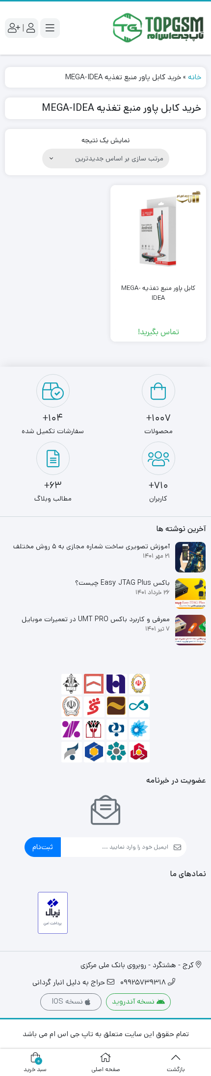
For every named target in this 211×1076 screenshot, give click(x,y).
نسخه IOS (68, 1001)
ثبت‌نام (42, 847)
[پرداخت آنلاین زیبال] (53, 913)
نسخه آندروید (134, 1001)
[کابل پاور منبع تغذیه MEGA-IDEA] (158, 233)
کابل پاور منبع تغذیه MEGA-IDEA (158, 293)
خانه (194, 77)
